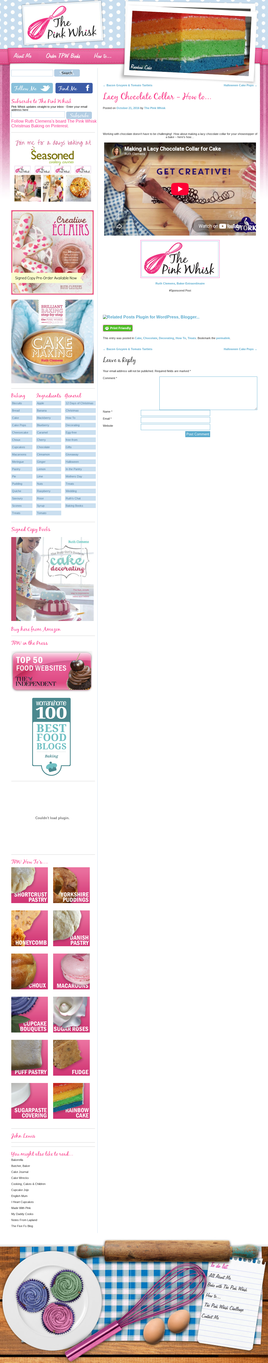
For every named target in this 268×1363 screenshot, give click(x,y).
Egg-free (71, 432)
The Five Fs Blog (22, 1226)
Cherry (41, 439)
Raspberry (44, 491)
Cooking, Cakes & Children (28, 1183)
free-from (71, 439)
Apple (40, 403)
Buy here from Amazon (35, 629)
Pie (14, 476)
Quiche (16, 491)
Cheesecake (20, 432)
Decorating (166, 338)
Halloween (72, 461)
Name (107, 411)
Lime (40, 476)
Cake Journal (19, 1171)
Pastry (16, 469)
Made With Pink (21, 1208)
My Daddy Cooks (22, 1214)
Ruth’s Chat (73, 498)
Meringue (18, 461)
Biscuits (17, 403)
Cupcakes (18, 447)
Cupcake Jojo (20, 1189)
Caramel (42, 432)
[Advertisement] (180, 119)
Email (107, 418)
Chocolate (150, 338)
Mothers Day (74, 476)
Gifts (69, 447)
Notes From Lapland (24, 1220)
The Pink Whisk (154, 108)
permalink (223, 338)
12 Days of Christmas (79, 403)
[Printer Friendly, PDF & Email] (118, 334)
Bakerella (17, 1159)
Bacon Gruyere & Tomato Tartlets (127, 85)
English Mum (19, 1195)
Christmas (72, 410)
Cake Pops (19, 425)
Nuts (40, 483)
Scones (17, 505)
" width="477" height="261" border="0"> (172, 11)
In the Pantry (74, 469)
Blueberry (43, 425)
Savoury (17, 498)
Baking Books (74, 505)
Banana (42, 410)
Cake (138, 338)
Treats (192, 338)
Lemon (41, 469)
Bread (16, 410)
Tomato (41, 513)
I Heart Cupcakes (22, 1202)
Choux (16, 439)
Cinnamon (43, 454)
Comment (110, 378)
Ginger (41, 461)
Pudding (17, 483)
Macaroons (19, 454)
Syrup (40, 505)
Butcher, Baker (20, 1165)
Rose (40, 498)
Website (108, 425)
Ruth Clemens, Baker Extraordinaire (180, 283)
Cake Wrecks (20, 1177)
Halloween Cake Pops (240, 85)
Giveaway (72, 454)
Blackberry (44, 417)
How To (181, 338)
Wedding (71, 491)
